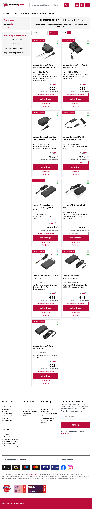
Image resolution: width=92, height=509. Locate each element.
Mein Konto (8, 407)
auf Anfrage (45, 99)
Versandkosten (47, 411)
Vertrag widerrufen (49, 418)
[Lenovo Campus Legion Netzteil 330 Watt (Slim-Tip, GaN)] (45, 191)
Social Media (27, 409)
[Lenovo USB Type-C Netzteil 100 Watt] (76, 261)
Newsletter (7, 437)
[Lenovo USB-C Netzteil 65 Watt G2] (45, 332)
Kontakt (6, 435)
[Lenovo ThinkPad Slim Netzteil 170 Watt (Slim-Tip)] (45, 261)
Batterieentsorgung (10, 441)
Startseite (5, 13)
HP (5, 27)
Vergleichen (46, 106)
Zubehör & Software (20, 13)
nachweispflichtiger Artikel (45, 94)
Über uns (26, 407)
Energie (33, 13)
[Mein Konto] (77, 5)
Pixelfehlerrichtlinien (11, 439)
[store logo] (13, 5)
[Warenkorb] (82, 5)
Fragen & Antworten (30, 411)
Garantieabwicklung (11, 446)
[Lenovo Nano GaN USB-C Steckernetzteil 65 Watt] (45, 123)
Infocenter (46, 407)
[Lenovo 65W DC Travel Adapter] (76, 123)
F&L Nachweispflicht (49, 414)
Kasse (6, 411)
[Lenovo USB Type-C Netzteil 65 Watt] (76, 191)
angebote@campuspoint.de (14, 53)
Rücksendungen (9, 443)
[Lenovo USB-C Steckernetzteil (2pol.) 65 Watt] (45, 51)
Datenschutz (8, 416)
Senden (75, 425)
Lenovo (7, 24)
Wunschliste (8, 414)
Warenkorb (7, 409)
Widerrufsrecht (47, 416)
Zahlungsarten (47, 409)
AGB (24, 416)
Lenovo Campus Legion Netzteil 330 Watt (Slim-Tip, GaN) (44, 207)
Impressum (27, 414)
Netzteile (42, 13)
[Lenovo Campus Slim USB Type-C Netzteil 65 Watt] (76, 51)
